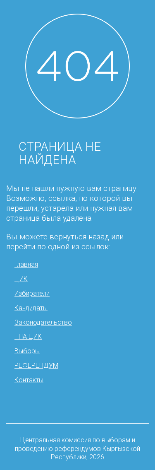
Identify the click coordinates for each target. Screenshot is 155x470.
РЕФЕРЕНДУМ (36, 365)
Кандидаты (31, 308)
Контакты (28, 380)
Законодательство (43, 322)
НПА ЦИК (28, 336)
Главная (26, 264)
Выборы (27, 351)
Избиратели (32, 293)
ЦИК (21, 279)
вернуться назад (79, 236)
